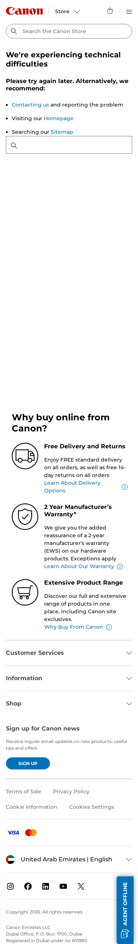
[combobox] (69, 31)
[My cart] (110, 11)
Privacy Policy (71, 791)
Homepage (59, 118)
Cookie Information (31, 807)
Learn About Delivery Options (72, 487)
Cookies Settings (91, 807)
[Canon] (24, 11)
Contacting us (30, 104)
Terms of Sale (23, 791)
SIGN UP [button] (28, 763)
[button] (125, 910)
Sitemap (62, 132)
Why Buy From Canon (73, 627)
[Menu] (129, 11)
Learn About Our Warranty (79, 566)
